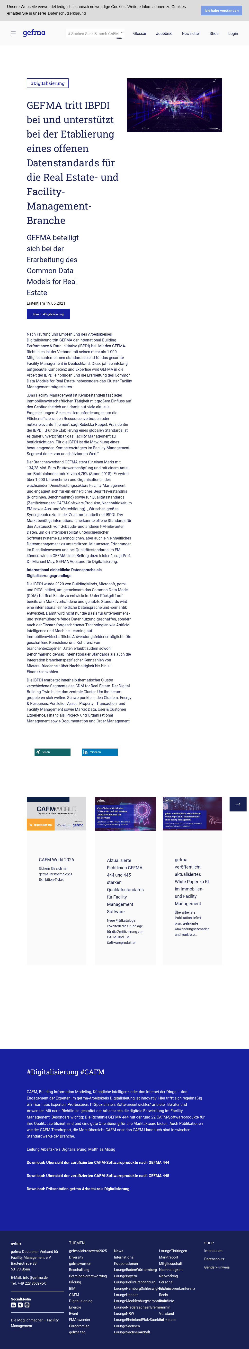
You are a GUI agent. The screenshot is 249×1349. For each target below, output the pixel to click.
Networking (168, 1276)
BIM (72, 1288)
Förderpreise (79, 1326)
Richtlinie (166, 1301)
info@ (35, 1277)
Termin (164, 1307)
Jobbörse (164, 34)
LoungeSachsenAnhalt (132, 1332)
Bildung (75, 1282)
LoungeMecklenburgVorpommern (141, 1301)
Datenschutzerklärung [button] (67, 13)
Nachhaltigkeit (171, 1270)
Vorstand (166, 1313)
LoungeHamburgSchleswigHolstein (142, 1288)
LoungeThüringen (173, 1251)
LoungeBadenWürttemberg (135, 1270)
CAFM (74, 1295)
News (118, 1251)
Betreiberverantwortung (88, 1276)
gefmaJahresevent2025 (88, 1251)
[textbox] (95, 34)
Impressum (213, 1251)
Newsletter (191, 34)
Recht (163, 1295)
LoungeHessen (126, 1295)
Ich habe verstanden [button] (222, 10)
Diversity (76, 1257)
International (124, 1257)
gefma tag (77, 1332)
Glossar (139, 34)
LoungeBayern (125, 1276)
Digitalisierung (80, 1301)
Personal (166, 1282)
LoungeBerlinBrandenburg (134, 1282)
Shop (214, 34)
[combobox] (95, 33)
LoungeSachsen (127, 1326)
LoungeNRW (124, 1313)
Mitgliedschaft (170, 1263)
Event (73, 1313)
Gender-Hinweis (217, 1267)
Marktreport (168, 1257)
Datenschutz (214, 1259)
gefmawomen (80, 1263)
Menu (13, 33)
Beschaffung (79, 1270)
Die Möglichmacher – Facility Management (35, 1323)
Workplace (167, 1320)
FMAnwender (79, 1320)
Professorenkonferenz (177, 1288)
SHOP (209, 1243)
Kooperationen (126, 1263)
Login (233, 34)
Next (238, 804)
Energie (75, 1307)
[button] (53, 752)
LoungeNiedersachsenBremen (138, 1307)
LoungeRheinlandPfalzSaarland (139, 1320)
